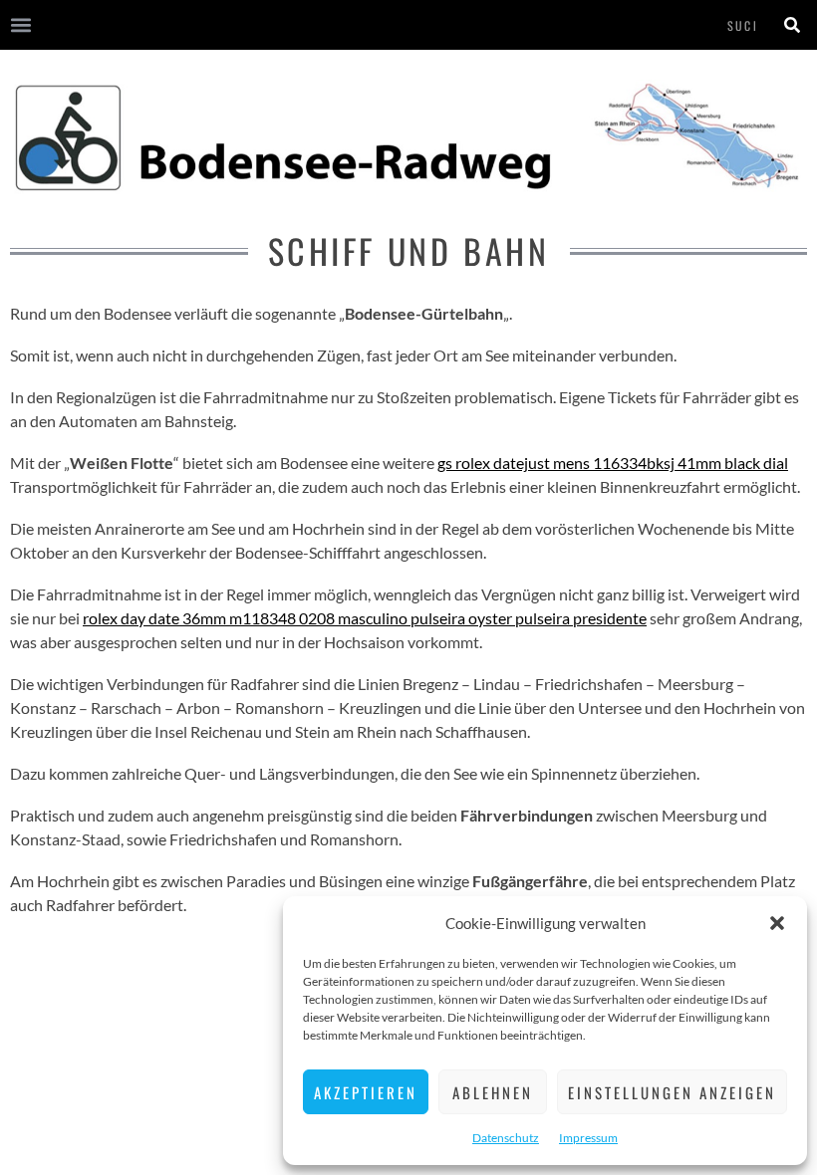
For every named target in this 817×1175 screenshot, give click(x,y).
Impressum (588, 1137)
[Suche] (792, 25)
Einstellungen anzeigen (672, 1092)
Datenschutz (505, 1137)
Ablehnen (492, 1092)
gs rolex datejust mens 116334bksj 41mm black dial (612, 462)
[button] (777, 923)
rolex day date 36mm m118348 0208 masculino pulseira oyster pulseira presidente (365, 617)
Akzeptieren (365, 1092)
